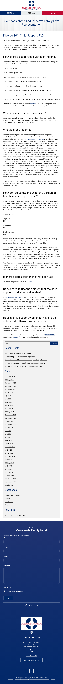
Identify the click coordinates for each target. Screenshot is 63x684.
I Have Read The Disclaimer (14, 591)
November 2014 (10, 482)
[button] (10, 12)
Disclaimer (7, 587)
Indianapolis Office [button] (31, 660)
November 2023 (10, 418)
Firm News (45, 41)
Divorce (7, 499)
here (30, 282)
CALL (53, 13)
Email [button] (32, 13)
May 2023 (8, 437)
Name (6, 538)
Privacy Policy (25, 679)
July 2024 (8, 396)
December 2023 (10, 415)
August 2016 (9, 469)
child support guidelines (35, 139)
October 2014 (9, 485)
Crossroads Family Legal (21, 41)
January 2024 (9, 412)
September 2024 (10, 389)
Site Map (17, 679)
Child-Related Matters (12, 495)
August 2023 (9, 428)
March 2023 (9, 444)
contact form (17, 337)
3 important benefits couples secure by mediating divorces (26, 360)
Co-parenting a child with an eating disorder (20, 357)
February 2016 (10, 472)
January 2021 (9, 460)
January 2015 (9, 475)
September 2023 (10, 424)
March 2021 (9, 453)
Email (6, 556)
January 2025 (9, 380)
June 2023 (8, 434)
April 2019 (8, 466)
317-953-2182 (50, 335)
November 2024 (10, 386)
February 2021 (10, 456)
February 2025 (10, 377)
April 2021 (8, 450)
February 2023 (10, 447)
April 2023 (8, 440)
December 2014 (10, 479)
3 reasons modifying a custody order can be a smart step (25, 363)
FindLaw (53, 679)
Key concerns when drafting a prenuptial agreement (23, 366)
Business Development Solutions (39, 679)
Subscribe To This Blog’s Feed (15, 515)
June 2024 (8, 399)
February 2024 (10, 408)
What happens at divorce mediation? (18, 353)
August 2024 (9, 392)
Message (7, 565)
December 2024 (10, 383)
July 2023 (8, 431)
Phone (6, 547)
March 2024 (9, 405)
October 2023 (9, 421)
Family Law (9, 502)
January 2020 (9, 463)
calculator (33, 104)
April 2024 (8, 402)
